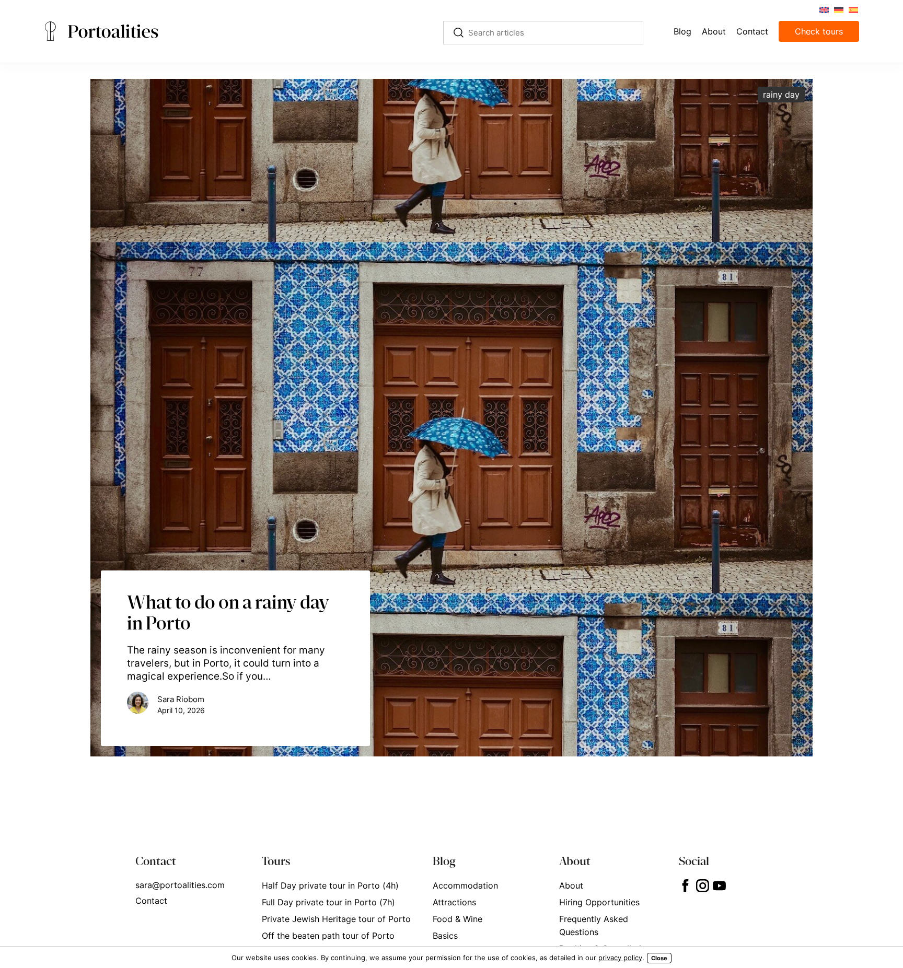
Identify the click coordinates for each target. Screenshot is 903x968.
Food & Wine (457, 919)
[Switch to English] (823, 9)
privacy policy (620, 957)
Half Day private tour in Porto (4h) (330, 885)
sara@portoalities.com (180, 885)
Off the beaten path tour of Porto (328, 935)
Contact (151, 900)
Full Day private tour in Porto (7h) (328, 902)
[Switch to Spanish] (853, 9)
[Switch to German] (838, 9)
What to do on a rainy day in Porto (228, 612)
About (571, 885)
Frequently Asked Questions (593, 925)
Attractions (454, 902)
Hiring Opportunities (599, 902)
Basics (445, 935)
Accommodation (465, 885)
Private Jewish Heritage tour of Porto (336, 919)
